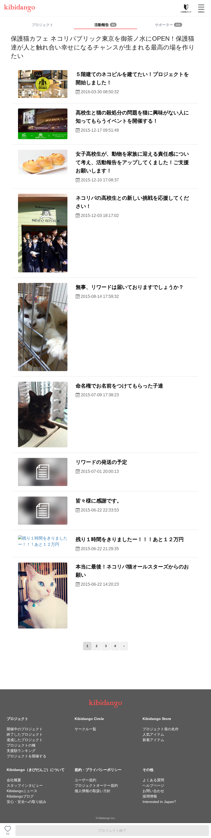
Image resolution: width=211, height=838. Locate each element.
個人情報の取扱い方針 (93, 791)
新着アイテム (153, 740)
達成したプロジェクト (25, 740)
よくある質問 (153, 780)
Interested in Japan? (159, 802)
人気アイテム (153, 734)
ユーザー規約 (85, 780)
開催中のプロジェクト (25, 729)
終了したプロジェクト (25, 734)
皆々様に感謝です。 (99, 501)
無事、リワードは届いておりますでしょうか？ (130, 287)
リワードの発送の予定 (101, 462)
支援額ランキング (21, 751)
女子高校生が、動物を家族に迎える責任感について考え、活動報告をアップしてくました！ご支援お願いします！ (132, 162)
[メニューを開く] (201, 8)
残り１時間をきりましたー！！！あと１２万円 (130, 539)
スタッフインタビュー (25, 785)
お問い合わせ (153, 791)
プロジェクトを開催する (26, 756)
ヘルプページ (153, 785)
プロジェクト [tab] (42, 25)
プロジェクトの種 (21, 745)
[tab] (105, 25)
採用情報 (150, 796)
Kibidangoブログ (20, 796)
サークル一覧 (85, 729)
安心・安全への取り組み (26, 802)
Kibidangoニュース (22, 791)
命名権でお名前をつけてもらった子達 (119, 386)
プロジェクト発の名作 (161, 729)
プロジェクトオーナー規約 (96, 785)
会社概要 (14, 780)
